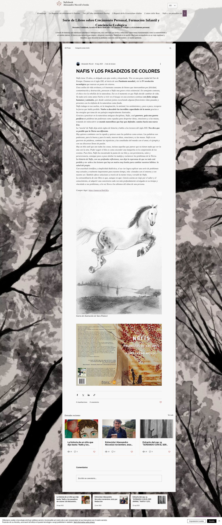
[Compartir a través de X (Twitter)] (83, 395)
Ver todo (170, 415)
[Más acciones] (160, 63)
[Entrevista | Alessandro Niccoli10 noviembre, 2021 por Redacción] (119, 428)
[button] (170, 48)
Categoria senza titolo (82, 48)
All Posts (68, 48)
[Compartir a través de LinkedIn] (89, 395)
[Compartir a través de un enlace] (94, 395)
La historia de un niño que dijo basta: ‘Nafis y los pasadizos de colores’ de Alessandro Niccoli (80, 443)
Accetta (211, 521)
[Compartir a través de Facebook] (77, 395)
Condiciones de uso (121, 513)
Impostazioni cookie (196, 521)
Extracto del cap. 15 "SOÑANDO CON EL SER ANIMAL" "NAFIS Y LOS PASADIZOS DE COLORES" (155, 443)
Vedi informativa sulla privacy (84, 522)
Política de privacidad (102, 513)
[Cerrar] (219, 521)
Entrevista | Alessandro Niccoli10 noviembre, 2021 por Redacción (118, 443)
